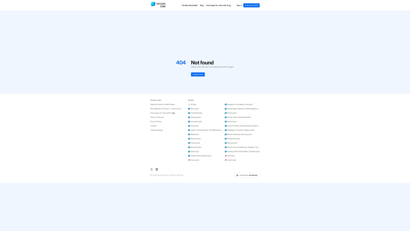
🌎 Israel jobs (193, 126)
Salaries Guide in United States (162, 104)
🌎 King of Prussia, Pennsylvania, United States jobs (242, 126)
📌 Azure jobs (193, 160)
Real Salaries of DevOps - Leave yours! (165, 109)
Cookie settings (156, 130)
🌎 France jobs (230, 113)
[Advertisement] (205, 27)
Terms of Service (157, 117)
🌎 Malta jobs (193, 134)
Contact (153, 126)
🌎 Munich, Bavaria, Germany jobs (238, 134)
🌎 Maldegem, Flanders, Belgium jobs (239, 130)
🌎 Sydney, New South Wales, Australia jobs (242, 151)
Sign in (239, 5)
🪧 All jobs (192, 104)
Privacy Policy (156, 121)
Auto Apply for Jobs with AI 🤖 (218, 5)
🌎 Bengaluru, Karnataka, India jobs (239, 104)
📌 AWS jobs (230, 156)
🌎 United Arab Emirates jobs (199, 156)
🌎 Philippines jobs (232, 139)
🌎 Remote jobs (231, 143)
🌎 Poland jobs (194, 143)
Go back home (198, 74)
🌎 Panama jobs (194, 139)
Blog (202, 5)
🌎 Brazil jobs (193, 109)
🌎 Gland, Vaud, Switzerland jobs (238, 117)
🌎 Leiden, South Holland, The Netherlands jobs (205, 130)
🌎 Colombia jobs (195, 113)
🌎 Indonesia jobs (195, 121)
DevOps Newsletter (190, 5)
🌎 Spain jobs (193, 151)
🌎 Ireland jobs (230, 121)
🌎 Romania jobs (194, 147)
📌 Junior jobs (230, 160)
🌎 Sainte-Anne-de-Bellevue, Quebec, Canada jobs (242, 147)
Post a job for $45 (251, 5)
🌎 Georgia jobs (194, 117)
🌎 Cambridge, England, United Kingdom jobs (242, 109)
